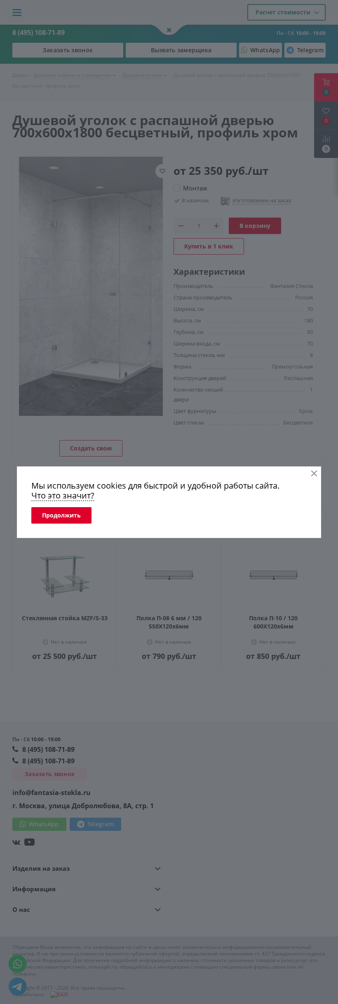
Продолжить (61, 515)
